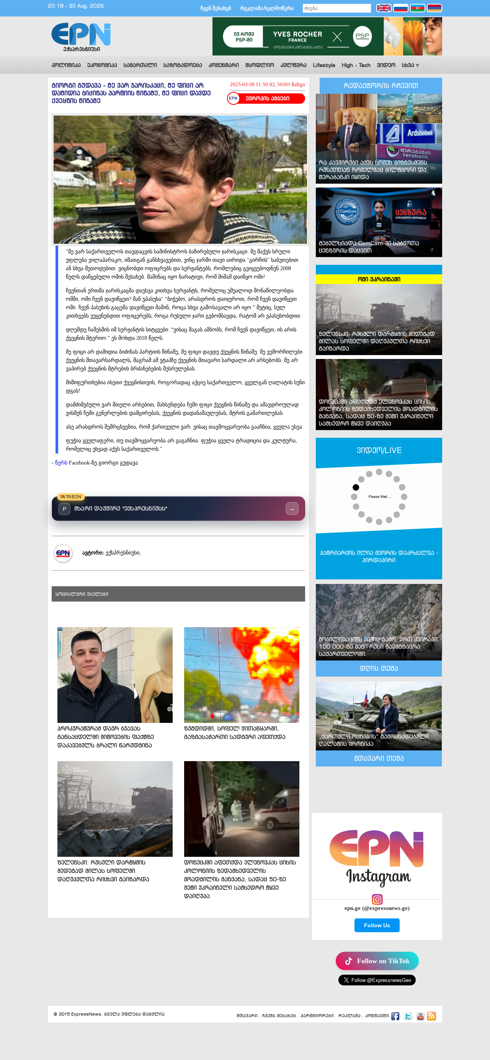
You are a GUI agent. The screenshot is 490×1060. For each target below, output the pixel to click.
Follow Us (377, 925)
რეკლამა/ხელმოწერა (267, 8)
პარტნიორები (317, 1016)
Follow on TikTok (383, 961)
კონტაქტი (377, 1016)
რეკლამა (349, 1016)
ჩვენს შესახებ (279, 1016)
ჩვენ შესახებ (216, 8)
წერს (62, 463)
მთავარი (247, 1016)
